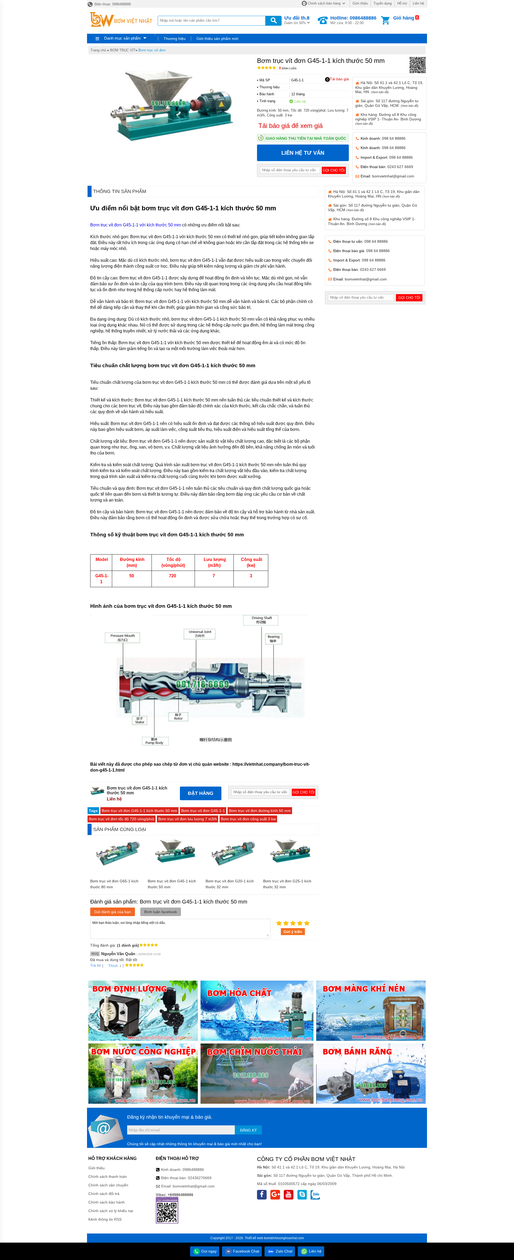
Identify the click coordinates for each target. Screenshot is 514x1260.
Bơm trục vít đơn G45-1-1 (203, 811)
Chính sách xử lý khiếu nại (110, 1211)
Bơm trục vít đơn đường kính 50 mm (260, 811)
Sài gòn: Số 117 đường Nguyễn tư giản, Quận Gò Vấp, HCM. (386, 103)
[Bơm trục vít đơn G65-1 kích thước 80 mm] (116, 866)
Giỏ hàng (403, 18)
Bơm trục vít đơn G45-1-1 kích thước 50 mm (139, 811)
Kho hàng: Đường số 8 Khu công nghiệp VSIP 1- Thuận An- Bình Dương (388, 118)
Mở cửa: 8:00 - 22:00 (353, 20)
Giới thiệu (360, 3)
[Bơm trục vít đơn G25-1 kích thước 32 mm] (289, 862)
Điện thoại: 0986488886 (112, 4)
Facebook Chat (245, 1251)
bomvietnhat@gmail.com (393, 176)
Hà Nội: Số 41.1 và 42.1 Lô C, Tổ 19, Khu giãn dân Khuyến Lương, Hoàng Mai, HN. (389, 87)
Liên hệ (418, 3)
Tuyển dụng (382, 3)
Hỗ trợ (402, 3)
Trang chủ (98, 50)
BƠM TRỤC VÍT (122, 50)
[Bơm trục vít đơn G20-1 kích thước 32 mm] (232, 866)
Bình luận (287, 68)
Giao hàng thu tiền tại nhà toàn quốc (306, 138)
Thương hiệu (175, 38)
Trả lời (95, 965)
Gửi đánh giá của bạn (112, 912)
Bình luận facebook (160, 912)
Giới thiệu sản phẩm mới (217, 38)
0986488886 (193, 1169)
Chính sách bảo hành (106, 1202)
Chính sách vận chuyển (108, 1185)
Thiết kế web (254, 1238)
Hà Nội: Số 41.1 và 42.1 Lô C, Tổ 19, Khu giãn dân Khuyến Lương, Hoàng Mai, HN (373, 193)
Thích (113, 965)
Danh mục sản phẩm (122, 38)
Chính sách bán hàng (324, 3)
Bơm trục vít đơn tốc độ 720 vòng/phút (121, 819)
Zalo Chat (283, 1251)
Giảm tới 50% (296, 20)
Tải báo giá (339, 79)
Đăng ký (248, 1130)
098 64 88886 (394, 138)
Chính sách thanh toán (107, 1176)
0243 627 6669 (400, 167)
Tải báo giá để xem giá (290, 125)
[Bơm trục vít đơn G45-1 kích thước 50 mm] (174, 862)
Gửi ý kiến (293, 931)
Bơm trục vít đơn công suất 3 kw (248, 819)
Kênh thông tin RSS (105, 1219)
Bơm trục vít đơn (151, 50)
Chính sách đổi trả (103, 1193)
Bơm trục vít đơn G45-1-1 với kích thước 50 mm (135, 225)
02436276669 (199, 1178)
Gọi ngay (208, 1251)
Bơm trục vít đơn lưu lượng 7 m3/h (187, 819)
